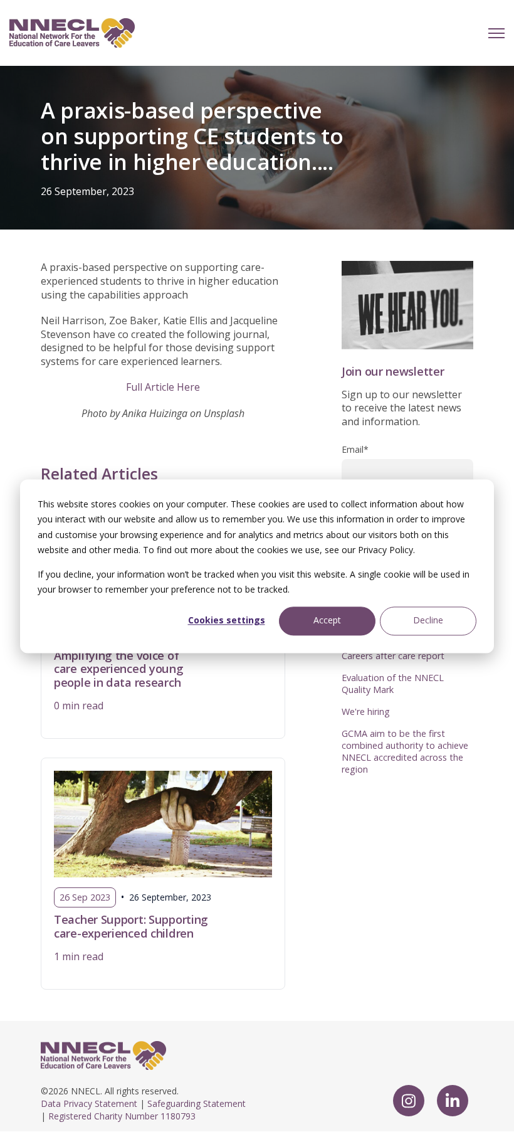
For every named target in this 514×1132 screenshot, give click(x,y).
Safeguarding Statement (196, 1103)
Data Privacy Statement (89, 1103)
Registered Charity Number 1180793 (122, 1116)
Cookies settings (226, 621)
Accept (327, 621)
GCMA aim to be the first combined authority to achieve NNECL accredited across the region (405, 751)
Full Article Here (163, 387)
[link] (72, 32)
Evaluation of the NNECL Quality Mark (393, 684)
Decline (428, 621)
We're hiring (366, 711)
